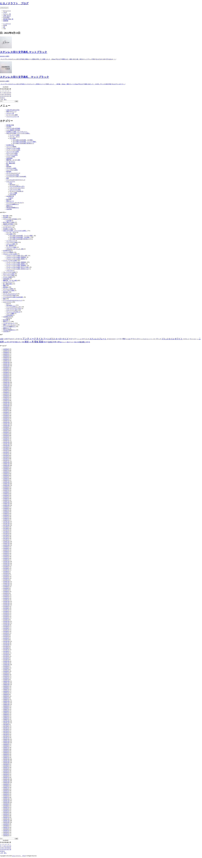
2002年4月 (6, 832)
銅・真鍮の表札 (10, 163)
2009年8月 (6, 687)
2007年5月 (6, 731)
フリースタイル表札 (12, 242)
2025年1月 (6, 380)
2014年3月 (6, 596)
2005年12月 (6, 759)
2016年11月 (6, 543)
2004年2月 (6, 795)
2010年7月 (6, 669)
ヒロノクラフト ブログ (14, 3)
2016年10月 (6, 545)
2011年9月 (6, 646)
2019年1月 (6, 500)
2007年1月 (6, 737)
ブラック (158, 339)
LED (1, 339)
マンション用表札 (11, 146)
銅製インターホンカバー (10, 325)
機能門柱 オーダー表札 (13, 160)
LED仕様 (8, 220)
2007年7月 (6, 727)
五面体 (5, 342)
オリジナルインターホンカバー (15, 202)
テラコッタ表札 (10, 156)
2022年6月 (6, 432)
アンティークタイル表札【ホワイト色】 (17, 267)
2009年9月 (6, 686)
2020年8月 (6, 468)
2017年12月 (6, 521)
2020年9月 (6, 467)
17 (4, 94)
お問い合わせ (7, 15)
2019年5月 (6, 493)
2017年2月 (6, 538)
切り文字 (10, 342)
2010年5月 (6, 673)
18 (5, 94)
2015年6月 (6, 571)
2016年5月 (6, 553)
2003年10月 (6, 802)
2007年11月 (6, 722)
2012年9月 (6, 626)
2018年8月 (6, 508)
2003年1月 (6, 817)
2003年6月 (6, 809)
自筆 (54, 342)
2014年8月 (6, 588)
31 (4, 97)
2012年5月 (6, 633)
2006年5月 (6, 751)
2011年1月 (6, 659)
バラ (154, 339)
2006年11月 (6, 741)
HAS (10, 183)
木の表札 (8, 126)
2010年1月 (6, 679)
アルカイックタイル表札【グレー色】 (17, 255)
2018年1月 (6, 520)
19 (7, 94)
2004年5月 (6, 790)
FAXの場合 (6, 17)
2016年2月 (6, 558)
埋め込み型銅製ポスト (12, 207)
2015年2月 (6, 578)
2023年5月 (6, 414)
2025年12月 (6, 362)
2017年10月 (6, 525)
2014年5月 (6, 593)
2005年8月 (6, 766)
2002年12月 (6, 819)
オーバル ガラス (14, 136)
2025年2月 (6, 379)
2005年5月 (6, 771)
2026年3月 (6, 357)
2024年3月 (6, 397)
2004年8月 (6, 785)
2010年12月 (6, 661)
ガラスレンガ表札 (11, 168)
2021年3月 (6, 457)
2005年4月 (6, 772)
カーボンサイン (7, 227)
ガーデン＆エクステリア (13, 173)
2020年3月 (6, 477)
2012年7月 (6, 629)
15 (0, 94)
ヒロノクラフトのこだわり (17, 188)
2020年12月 (6, 462)
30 (2, 97)
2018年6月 (6, 511)
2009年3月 (6, 696)
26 (7, 96)
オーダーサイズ (61, 339)
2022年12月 (6, 422)
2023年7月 (6, 410)
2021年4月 (6, 455)
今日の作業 (12, 194)
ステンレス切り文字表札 (13, 128)
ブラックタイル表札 (12, 155)
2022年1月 (6, 440)
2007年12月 (6, 721)
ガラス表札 (12, 138)
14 (10, 92)
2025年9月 (6, 367)
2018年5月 (6, 513)
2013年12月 (6, 601)
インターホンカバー (9, 323)
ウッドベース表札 (14, 135)
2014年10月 (6, 585)
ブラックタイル (168, 339)
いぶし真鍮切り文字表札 (13, 130)
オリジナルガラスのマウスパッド (15, 180)
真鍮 (41, 341)
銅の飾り (82, 342)
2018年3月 (6, 516)
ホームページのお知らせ (16, 191)
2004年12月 (6, 779)
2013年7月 (6, 609)
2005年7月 (6, 767)
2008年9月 (6, 706)
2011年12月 (6, 641)
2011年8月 (6, 648)
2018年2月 (6, 518)
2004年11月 (6, 780)
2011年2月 (6, 658)
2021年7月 (6, 450)
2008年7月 (6, 709)
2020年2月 (6, 478)
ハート (150, 339)
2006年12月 (6, 739)
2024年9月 (6, 387)
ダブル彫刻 (128, 339)
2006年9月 (6, 744)
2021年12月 (6, 442)
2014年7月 (6, 590)
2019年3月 (6, 497)
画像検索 (5, 20)
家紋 (27, 342)
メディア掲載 (13, 193)
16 (2, 94)
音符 (87, 342)
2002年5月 (6, 830)
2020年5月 (6, 473)
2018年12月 (6, 502)
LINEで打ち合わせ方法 (12, 110)
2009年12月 (6, 681)
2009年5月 (6, 692)
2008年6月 (6, 711)
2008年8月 (6, 707)
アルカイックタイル (15, 339)
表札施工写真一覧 (8, 19)
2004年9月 (6, 784)
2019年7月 (6, 490)
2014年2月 (6, 598)
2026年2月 (6, 359)
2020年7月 (6, 470)
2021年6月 (6, 452)
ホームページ (7, 10)
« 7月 (1, 99)
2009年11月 (6, 683)
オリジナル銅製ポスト (12, 204)
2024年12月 (6, 382)
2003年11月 (6, 800)
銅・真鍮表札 (10, 245)
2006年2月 (6, 756)
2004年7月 (6, 787)
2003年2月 (6, 815)
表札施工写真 (10, 125)
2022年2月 (6, 438)
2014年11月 (6, 583)
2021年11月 (6, 443)
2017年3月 (6, 536)
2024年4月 (6, 395)
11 (5, 92)
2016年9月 (6, 546)
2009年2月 (6, 697)
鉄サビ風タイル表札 (9, 222)
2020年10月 (6, 465)
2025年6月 (6, 372)
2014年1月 (6, 599)
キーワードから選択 (12, 115)
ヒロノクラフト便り (15, 189)
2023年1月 (6, 420)
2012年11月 (6, 623)
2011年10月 (6, 644)
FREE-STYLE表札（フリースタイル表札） (18, 133)
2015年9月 (6, 566)
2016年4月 (6, 555)
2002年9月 (6, 824)
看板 (7, 165)
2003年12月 (6, 799)
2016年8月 (6, 548)
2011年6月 (6, 651)
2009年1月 (6, 699)
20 (8, 94)
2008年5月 (6, 712)
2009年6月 (6, 691)
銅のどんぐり (63, 342)
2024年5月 (6, 394)
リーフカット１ (10, 240)
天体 (23, 342)
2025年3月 (6, 377)
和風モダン (18, 342)
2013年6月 (6, 611)
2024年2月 (6, 399)
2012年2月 (6, 638)
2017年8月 (6, 528)
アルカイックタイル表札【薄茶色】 (16, 257)
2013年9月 (6, 606)
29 (0, 97)
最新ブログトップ (11, 111)
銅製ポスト (9, 206)
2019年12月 (6, 482)
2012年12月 (6, 621)
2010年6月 (6, 671)
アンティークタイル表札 (13, 150)
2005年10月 (6, 762)
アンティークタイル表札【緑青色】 (16, 265)
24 (4, 96)
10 (4, 92)
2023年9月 (6, 407)
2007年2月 (6, 736)
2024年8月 (6, 389)
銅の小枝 (76, 342)
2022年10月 (6, 425)
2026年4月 (6, 355)
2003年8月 (6, 805)
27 (8, 96)
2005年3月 (6, 774)
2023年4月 (6, 415)
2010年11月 (6, 663)
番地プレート (10, 201)
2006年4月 (6, 752)
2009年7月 (6, 689)
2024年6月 (6, 392)
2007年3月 (6, 734)
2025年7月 (6, 370)
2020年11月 (6, 463)
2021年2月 (6, 458)
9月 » (5, 99)
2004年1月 (6, 797)
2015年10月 (6, 565)
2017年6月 (6, 531)
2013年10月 (6, 604)
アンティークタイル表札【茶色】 (15, 264)
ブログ (5, 12)
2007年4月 (6, 732)
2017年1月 (6, 540)
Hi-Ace (11, 197)
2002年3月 (6, 834)
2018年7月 (6, 510)
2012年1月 (6, 639)
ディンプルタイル (144, 339)
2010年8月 (6, 668)
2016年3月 (6, 556)
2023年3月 (6, 417)
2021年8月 (6, 448)
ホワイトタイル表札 (12, 153)
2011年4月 (6, 654)
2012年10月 (6, 624)
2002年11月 (6, 820)
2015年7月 (6, 570)
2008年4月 (6, 714)
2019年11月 (6, 483)
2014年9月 (6, 586)
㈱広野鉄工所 (10, 196)
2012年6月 (6, 631)
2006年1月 (6, 757)
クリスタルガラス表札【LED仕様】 (16, 176)
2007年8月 (6, 726)
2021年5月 (6, 453)
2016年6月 (6, 551)
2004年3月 (6, 794)
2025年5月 (6, 374)
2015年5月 (6, 573)
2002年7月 (6, 827)
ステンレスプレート (97, 339)
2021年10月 (6, 445)
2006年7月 (6, 747)
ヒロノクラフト (10, 181)
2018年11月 (6, 503)
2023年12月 (6, 402)
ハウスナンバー (7, 225)
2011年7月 (6, 649)
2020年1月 (6, 480)
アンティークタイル (32, 338)
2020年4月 (6, 475)
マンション (193, 339)
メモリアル (9, 270)
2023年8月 (6, 409)
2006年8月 (6, 746)
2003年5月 (6, 810)
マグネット (186, 339)
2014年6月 (6, 591)
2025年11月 (6, 364)
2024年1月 (6, 400)
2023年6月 (6, 412)
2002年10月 (6, 822)
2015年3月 (6, 576)
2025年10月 (6, 365)
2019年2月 (6, 498)
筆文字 (46, 342)
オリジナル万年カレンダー (17, 186)
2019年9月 (6, 487)
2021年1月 (6, 460)
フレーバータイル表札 (12, 151)
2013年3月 (6, 616)
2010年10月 (6, 664)
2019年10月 (6, 485)
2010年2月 (6, 678)
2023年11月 (6, 404)
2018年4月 (6, 515)
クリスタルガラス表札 (12, 175)
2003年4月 (6, 812)
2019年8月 (6, 488)
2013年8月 (6, 608)
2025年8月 (6, 369)
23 (2, 96)
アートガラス (49, 339)
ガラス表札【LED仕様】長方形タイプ (23, 143)
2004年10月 (6, 782)
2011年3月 (6, 656)
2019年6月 (6, 492)
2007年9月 (6, 724)
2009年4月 (6, 694)
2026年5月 (6, 354)
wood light (9, 209)
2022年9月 (6, 427)
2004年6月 (6, 789)
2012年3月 (6, 636)
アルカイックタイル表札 (13, 148)
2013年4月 (6, 614)
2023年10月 (6, 405)
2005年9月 (6, 764)
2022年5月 (6, 433)
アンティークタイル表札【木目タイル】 (17, 269)
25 (5, 96)
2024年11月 (6, 384)
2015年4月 (6, 575)
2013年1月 (6, 619)
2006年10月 (6, 742)
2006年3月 (6, 754)
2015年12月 (6, 561)
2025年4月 (6, 375)
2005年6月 (6, 769)
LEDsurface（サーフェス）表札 (15, 249)
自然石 (50, 342)
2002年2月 (6, 835)
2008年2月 (6, 717)
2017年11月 (6, 523)
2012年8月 (6, 628)
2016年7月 (6, 550)
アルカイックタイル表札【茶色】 (15, 259)
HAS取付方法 (10, 145)
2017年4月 (6, 535)
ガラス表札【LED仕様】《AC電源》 (23, 140)
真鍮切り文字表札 (8, 224)
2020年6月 (6, 472)
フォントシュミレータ (12, 116)
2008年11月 (6, 702)
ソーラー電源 (120, 339)
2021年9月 (6, 447)
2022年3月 (6, 437)
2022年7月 (6, 430)
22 (0, 96)
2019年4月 (6, 495)
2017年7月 (6, 530)
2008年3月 (6, 716)
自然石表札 (9, 158)
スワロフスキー (111, 339)
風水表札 (8, 171)
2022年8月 (6, 428)
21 (10, 94)
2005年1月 (6, 777)
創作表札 (8, 166)
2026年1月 (6, 360)
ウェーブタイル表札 (12, 170)
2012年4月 (6, 634)
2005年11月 (6, 761)
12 (7, 92)
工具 (30, 342)
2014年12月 (6, 581)
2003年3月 (6, 814)
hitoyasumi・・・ (14, 184)
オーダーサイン (10, 161)
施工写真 (5, 215)
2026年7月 (6, 350)
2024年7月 (6, 390)
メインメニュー (4, 7)
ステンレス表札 (10, 244)
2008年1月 (6, 719)
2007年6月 (6, 729)
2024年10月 (6, 385)
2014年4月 (6, 595)
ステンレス (85, 339)
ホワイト (179, 339)
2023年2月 (6, 419)
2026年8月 (6, 349)
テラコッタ (135, 339)
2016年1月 (6, 560)
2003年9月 (6, 804)
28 (10, 96)
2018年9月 (6, 507)
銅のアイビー (70, 342)
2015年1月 (6, 580)
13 (8, 92)
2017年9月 (6, 526)
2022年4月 (6, 435)
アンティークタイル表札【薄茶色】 (16, 262)
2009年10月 (6, 684)
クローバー (73, 339)
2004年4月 (6, 792)
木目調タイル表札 (8, 229)
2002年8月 (6, 825)
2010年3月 (6, 676)
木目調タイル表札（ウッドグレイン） (17, 131)
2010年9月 (6, 666)
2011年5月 (6, 653)
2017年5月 (6, 533)
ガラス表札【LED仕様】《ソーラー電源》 (25, 141)
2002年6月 (6, 829)
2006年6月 (6, 749)
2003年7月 (6, 807)
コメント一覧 (7, 14)
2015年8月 (6, 568)
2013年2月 (6, 618)
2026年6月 (6, 352)
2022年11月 (6, 423)
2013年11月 (6, 603)
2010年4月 (6, 674)
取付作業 (8, 199)
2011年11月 (6, 643)
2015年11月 (6, 563)
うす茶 (6, 339)
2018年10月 (6, 505)
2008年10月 (6, 704)
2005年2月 (6, 775)
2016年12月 (6, 541)
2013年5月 (6, 613)
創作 (7, 178)
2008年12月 (6, 701)
